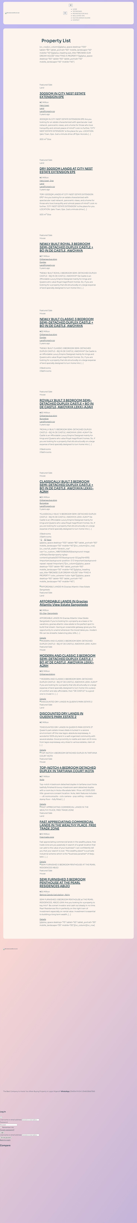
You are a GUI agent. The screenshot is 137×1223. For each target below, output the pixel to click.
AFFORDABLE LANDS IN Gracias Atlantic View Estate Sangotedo (64, 614)
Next (49, 540)
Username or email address (11, 1193)
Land (42, 108)
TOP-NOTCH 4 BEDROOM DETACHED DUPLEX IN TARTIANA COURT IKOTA (68, 819)
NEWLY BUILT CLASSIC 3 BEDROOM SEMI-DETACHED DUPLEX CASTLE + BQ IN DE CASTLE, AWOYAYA (67, 322)
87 (45, 540)
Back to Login (5, 1214)
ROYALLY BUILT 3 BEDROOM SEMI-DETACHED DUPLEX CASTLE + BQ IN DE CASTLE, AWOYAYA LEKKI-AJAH (67, 403)
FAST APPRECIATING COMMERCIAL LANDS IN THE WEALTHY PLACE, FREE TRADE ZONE (68, 887)
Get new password (6, 1211)
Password (4, 1196)
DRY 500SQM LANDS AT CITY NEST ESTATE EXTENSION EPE (66, 170)
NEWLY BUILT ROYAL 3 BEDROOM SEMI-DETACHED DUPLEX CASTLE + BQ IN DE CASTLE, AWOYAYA (66, 247)
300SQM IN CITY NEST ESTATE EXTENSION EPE (62, 95)
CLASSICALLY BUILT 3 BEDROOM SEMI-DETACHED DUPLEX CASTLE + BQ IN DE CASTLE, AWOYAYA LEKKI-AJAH (67, 486)
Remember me (8, 1201)
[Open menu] (65, 13)
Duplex (43, 262)
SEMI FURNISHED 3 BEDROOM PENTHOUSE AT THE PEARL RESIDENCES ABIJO (62, 956)
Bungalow (44, 418)
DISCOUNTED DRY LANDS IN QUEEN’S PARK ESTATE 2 (61, 753)
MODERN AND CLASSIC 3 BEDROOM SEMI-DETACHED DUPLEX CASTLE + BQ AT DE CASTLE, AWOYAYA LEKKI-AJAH (67, 684)
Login (2, 1206)
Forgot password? (7, 1203)
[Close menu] (71, 5)
